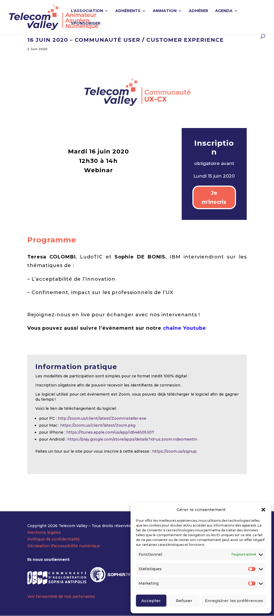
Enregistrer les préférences (234, 600)
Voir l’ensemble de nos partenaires (61, 596)
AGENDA (224, 11)
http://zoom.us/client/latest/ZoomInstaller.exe (102, 418)
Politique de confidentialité (53, 539)
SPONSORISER (85, 23)
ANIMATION (165, 11)
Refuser (184, 600)
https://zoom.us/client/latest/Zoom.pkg (97, 425)
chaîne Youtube (184, 328)
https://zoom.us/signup (174, 451)
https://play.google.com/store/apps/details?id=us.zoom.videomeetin (132, 439)
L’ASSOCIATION (87, 11)
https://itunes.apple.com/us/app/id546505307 (110, 432)
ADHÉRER (198, 11)
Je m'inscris (214, 197)
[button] (263, 509)
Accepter (151, 600)
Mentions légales (44, 532)
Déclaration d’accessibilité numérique (63, 545)
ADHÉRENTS (127, 11)
